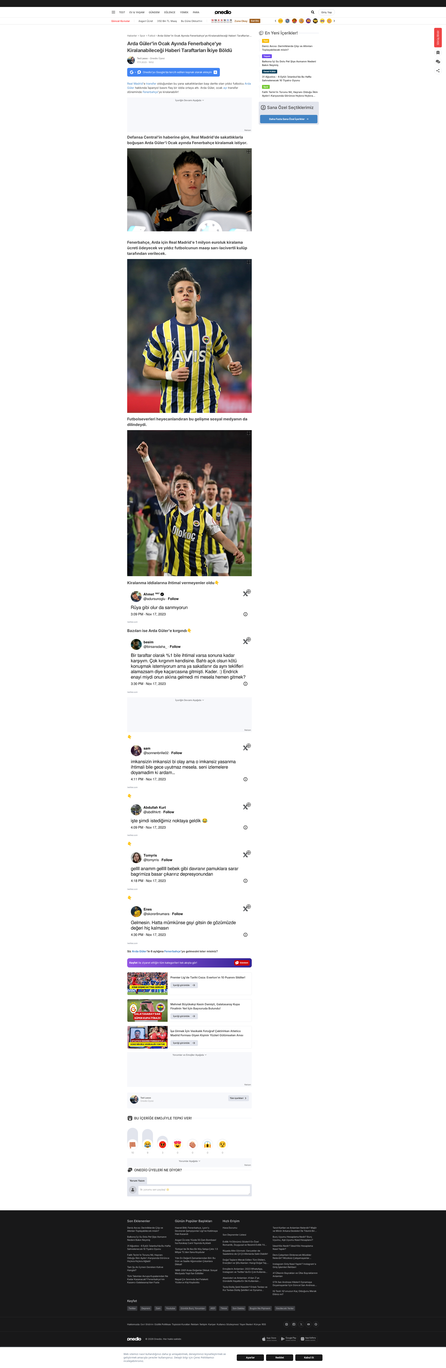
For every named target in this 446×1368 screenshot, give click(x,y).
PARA (196, 12)
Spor (142, 35)
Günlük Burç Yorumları (193, 1308)
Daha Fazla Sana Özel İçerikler (287, 118)
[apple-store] (270, 1339)
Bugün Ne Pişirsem (260, 1308)
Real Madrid (135, 83)
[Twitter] (301, 1324)
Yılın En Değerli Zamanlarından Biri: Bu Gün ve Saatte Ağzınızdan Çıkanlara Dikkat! (195, 1261)
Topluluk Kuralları (181, 1324)
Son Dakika (238, 1308)
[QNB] (280, 21)
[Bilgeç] (294, 21)
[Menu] (113, 12)
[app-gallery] (309, 1339)
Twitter (132, 1308)
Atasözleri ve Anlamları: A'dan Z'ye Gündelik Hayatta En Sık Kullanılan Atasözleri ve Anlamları (241, 1280)
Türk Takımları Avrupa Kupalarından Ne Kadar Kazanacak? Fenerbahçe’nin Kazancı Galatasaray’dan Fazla (147, 1279)
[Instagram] (287, 1324)
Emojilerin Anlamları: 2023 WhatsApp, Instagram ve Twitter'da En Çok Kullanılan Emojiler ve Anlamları (245, 1271)
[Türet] (287, 21)
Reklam (195, 1324)
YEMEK (184, 12)
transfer (151, 83)
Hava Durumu (230, 1227)
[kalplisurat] (329, 21)
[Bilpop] (301, 21)
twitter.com (132, 622)
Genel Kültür (269, 71)
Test (265, 41)
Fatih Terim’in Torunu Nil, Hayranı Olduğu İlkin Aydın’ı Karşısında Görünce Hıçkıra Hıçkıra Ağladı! (290, 94)
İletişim (203, 1324)
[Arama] (313, 12)
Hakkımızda (133, 1324)
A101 (212, 1308)
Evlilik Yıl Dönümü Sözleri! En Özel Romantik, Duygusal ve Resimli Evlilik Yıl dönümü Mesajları (244, 1244)
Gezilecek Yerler (285, 1308)
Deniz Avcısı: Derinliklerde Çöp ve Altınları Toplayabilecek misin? (287, 48)
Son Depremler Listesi (234, 1234)
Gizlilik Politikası (162, 1324)
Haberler (132, 35)
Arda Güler (139, 951)
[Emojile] (308, 21)
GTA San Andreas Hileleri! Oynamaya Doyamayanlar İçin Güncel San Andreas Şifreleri (294, 1285)
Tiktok (224, 1308)
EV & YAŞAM (136, 12)
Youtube (170, 1308)
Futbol (151, 35)
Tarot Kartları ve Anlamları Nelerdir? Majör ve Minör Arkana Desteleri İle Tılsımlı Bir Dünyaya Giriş (295, 1230)
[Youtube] (309, 1324)
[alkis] (322, 21)
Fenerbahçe (150, 92)
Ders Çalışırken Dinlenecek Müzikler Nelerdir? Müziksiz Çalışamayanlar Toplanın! (292, 1258)
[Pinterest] (316, 1324)
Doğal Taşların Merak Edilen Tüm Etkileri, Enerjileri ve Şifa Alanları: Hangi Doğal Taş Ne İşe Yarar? (244, 1262)
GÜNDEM (154, 12)
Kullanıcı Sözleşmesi (228, 1324)
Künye (257, 1324)
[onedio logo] (223, 12)
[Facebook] (294, 1324)
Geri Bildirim (146, 1324)
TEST (122, 12)
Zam (158, 1308)
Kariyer (212, 1324)
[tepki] (132, 1144)
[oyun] (315, 21)
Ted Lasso (151, 58)
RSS (264, 1324)
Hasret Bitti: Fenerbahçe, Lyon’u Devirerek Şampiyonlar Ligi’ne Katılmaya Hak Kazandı (196, 1230)
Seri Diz (255, 20)
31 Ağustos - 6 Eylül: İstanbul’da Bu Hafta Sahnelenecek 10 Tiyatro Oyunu (286, 78)
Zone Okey (240, 20)
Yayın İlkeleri (246, 1324)
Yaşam (266, 56)
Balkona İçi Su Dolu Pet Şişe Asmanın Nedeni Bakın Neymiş (289, 63)
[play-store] (289, 1339)
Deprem (145, 1308)
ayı (225, 87)
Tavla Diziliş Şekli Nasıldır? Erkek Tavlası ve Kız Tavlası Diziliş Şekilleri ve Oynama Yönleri (245, 1290)
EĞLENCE (169, 12)
